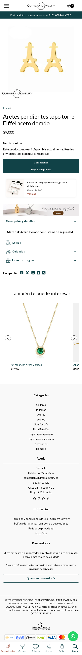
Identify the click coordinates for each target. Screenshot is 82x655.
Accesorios (41, 444)
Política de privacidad (41, 528)
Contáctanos (41, 162)
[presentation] (8, 338)
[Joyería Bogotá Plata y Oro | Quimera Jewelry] (41, 6)
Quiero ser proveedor (40, 578)
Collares (41, 404)
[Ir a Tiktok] (48, 499)
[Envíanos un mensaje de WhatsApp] (73, 636)
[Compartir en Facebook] (21, 273)
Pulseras (41, 409)
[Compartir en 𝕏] (27, 273)
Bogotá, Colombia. (41, 492)
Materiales (41, 533)
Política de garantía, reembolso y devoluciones (41, 523)
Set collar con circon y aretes (26, 364)
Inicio (6, 108)
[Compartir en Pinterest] (33, 273)
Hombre (41, 448)
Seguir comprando (41, 169)
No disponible (12, 143)
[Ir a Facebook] (34, 499)
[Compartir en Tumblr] (38, 273)
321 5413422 (41, 482)
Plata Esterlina (41, 429)
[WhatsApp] (43, 499)
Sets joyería (41, 424)
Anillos (41, 419)
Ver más (31, 193)
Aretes (41, 414)
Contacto (41, 468)
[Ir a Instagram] (39, 499)
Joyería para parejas (41, 434)
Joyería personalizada (41, 439)
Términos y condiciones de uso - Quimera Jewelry (41, 518)
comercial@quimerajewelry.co (41, 477)
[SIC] (41, 627)
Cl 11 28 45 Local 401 (41, 487)
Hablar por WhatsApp (41, 473)
